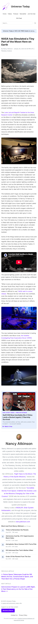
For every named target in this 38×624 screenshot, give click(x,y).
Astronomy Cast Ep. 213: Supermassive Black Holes (20, 537)
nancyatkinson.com (23, 522)
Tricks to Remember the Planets (17, 530)
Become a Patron (8, 610)
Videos (10, 14)
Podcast (15, 14)
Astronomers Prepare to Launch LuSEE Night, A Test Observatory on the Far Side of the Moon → (18, 589)
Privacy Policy (23, 615)
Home (4, 14)
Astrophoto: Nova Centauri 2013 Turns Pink (21, 544)
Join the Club (31, 14)
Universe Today (20, 6)
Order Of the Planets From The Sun (18, 556)
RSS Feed (19, 18)
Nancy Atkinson (8, 48)
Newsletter (23, 14)
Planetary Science (6, 51)
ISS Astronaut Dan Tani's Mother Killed (19, 550)
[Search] (35, 23)
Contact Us (14, 615)
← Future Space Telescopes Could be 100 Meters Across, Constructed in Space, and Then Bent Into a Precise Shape (17, 576)
